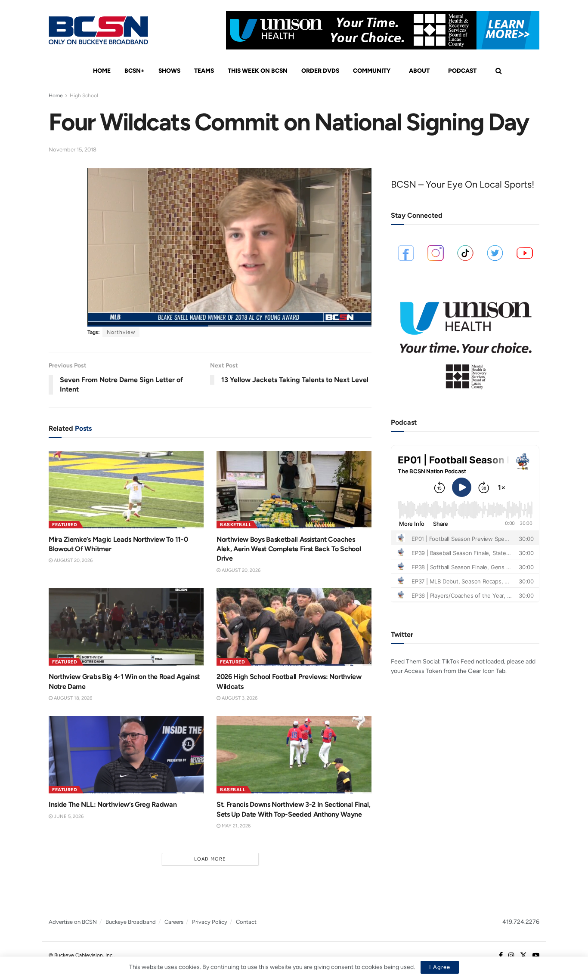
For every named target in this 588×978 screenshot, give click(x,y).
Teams (204, 70)
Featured (64, 525)
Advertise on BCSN (73, 922)
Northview (121, 332)
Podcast (462, 70)
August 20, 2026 (73, 560)
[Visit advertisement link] (382, 30)
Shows (169, 70)
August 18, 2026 (72, 698)
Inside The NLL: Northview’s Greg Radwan (113, 804)
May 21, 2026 (235, 826)
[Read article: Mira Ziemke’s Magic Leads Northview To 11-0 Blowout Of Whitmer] (126, 489)
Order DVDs (320, 70)
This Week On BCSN (258, 70)
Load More (210, 859)
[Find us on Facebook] (501, 955)
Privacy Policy (209, 922)
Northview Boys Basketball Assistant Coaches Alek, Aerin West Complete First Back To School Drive (289, 549)
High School (84, 96)
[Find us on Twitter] (523, 955)
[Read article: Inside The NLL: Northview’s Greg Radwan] (126, 754)
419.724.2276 (520, 922)
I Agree (439, 967)
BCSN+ (134, 70)
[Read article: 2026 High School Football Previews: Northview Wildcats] (294, 627)
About (419, 70)
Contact (246, 922)
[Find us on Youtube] (535, 955)
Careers (173, 922)
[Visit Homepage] (98, 30)
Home (102, 70)
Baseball (232, 790)
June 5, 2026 (68, 816)
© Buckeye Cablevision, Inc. (81, 955)
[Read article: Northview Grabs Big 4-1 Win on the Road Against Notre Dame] (126, 627)
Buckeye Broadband (130, 922)
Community (371, 70)
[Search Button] (498, 71)
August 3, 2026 (238, 698)
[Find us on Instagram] (511, 955)
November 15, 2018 (72, 149)
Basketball (235, 525)
